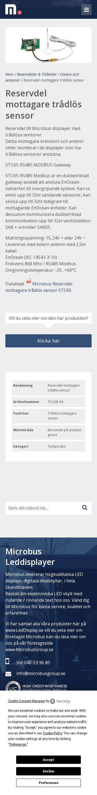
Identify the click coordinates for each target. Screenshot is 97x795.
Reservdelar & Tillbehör (37, 74)
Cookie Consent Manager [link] (26, 701)
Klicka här (48, 340)
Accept (48, 760)
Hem (9, 74)
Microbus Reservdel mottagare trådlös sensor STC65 (38, 287)
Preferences (48, 783)
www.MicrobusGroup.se (29, 649)
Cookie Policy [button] (52, 733)
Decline (48, 771)
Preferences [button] (17, 744)
